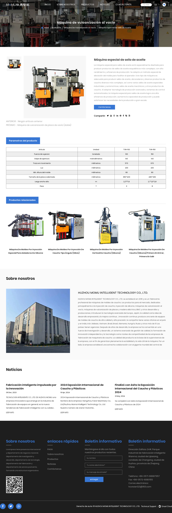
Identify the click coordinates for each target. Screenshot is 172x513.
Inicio (48, 4)
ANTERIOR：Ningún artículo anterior (24, 121)
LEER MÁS (10, 413)
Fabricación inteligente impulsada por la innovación (31, 386)
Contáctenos (124, 4)
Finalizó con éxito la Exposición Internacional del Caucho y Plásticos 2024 (139, 388)
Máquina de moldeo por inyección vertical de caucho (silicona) (106, 251)
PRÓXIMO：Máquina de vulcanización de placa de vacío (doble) (38, 125)
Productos (87, 4)
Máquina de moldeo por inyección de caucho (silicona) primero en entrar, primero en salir (147, 253)
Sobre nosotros (66, 4)
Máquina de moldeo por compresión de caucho (89, 7)
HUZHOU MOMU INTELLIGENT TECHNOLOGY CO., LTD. (117, 506)
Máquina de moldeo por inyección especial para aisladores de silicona (25, 251)
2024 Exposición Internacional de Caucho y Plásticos (82, 386)
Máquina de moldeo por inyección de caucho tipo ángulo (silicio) (66, 251)
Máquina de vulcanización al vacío (80, 27)
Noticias (105, 4)
